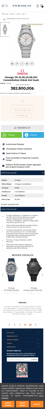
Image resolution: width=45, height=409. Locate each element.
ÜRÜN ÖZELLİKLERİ (8, 209)
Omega (7, 306)
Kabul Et (37, 404)
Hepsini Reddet (23, 404)
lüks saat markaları (19, 314)
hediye (29, 314)
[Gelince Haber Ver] (27, 64)
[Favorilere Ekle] (32, 64)
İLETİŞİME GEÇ (22, 115)
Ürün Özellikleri (8, 173)
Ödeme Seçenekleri (10, 204)
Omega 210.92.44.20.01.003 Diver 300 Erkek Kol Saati (33, 289)
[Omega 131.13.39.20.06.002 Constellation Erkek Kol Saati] (11, 269)
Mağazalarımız (12, 336)
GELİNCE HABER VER (22, 110)
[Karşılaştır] (17, 64)
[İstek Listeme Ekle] (12, 64)
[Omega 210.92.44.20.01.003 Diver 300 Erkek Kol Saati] (33, 269)
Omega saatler (19, 312)
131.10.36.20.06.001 (27, 306)
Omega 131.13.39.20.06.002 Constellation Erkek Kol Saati (11, 289)
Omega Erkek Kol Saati (25, 308)
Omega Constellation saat (25, 310)
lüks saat (29, 312)
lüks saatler (37, 312)
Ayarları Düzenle (8, 404)
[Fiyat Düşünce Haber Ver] (22, 64)
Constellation (16, 306)
